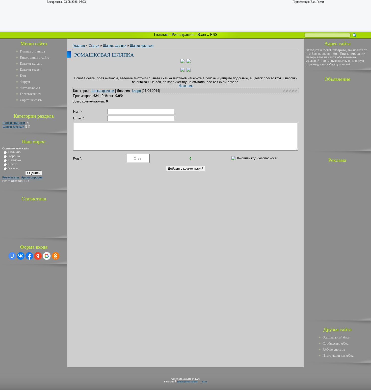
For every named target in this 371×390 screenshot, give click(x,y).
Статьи (94, 45)
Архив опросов (31, 177)
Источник (185, 86)
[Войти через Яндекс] (38, 256)
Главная (161, 34)
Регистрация (182, 34)
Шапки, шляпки (114, 45)
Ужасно (13, 168)
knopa (136, 91)
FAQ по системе (334, 349)
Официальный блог (336, 337)
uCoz (204, 381)
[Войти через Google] (47, 256)
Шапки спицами (14, 123)
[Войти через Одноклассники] (55, 256)
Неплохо (14, 160)
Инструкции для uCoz (338, 355)
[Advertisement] (337, 115)
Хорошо (14, 156)
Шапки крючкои (13, 126)
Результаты (10, 177)
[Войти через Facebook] (29, 256)
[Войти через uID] (12, 256)
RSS (213, 34)
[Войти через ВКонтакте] (20, 256)
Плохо (12, 164)
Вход (201, 34)
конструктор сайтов (187, 381)
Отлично (14, 152)
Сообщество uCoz (336, 343)
